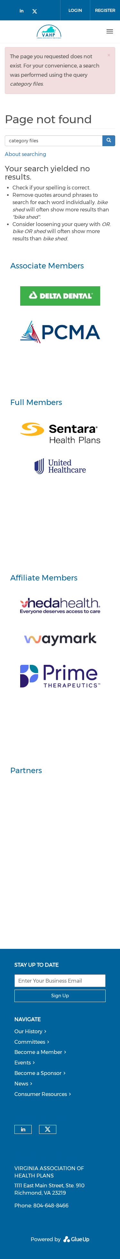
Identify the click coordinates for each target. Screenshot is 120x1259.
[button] (108, 55)
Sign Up (60, 996)
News (21, 1084)
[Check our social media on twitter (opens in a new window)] (37, 12)
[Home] (49, 31)
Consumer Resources (40, 1094)
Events (22, 1063)
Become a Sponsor (37, 1073)
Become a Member (38, 1052)
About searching (25, 154)
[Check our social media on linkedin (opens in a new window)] (23, 12)
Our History (28, 1031)
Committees (29, 1042)
